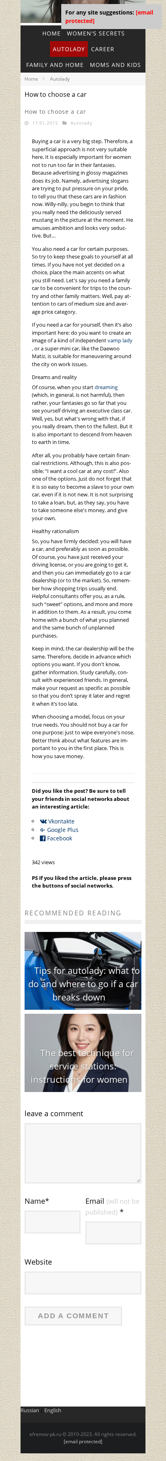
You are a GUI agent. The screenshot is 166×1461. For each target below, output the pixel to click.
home (51, 33)
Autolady (69, 49)
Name (37, 1201)
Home (31, 78)
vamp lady (120, 340)
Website (38, 1262)
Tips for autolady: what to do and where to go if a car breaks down (84, 983)
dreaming (106, 387)
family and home (55, 65)
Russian (30, 1410)
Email (112, 1206)
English (52, 1410)
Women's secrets (96, 33)
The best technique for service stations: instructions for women (82, 1065)
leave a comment (54, 1113)
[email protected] (83, 1441)
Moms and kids (115, 65)
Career (102, 49)
